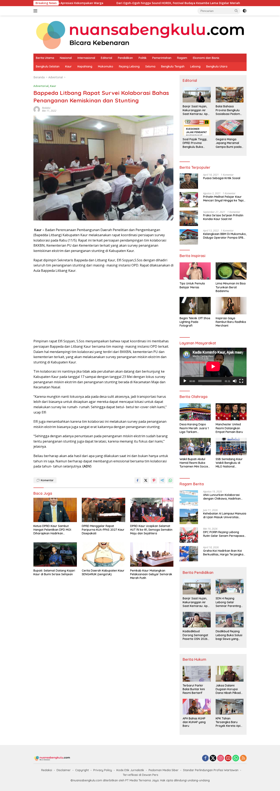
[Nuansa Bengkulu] (140, 34)
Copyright (82, 770)
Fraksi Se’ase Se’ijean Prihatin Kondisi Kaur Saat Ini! (223, 217)
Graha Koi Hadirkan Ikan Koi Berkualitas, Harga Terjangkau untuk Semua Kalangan (224, 552)
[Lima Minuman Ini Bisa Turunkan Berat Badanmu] (231, 271)
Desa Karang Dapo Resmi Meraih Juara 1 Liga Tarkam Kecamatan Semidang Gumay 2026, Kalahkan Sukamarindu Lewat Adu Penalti (195, 428)
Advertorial (41, 86)
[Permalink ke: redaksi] (36, 109)
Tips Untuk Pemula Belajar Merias (192, 285)
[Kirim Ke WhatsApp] (170, 480)
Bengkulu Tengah (172, 66)
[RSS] (243, 758)
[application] (213, 366)
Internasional (86, 58)
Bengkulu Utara (216, 66)
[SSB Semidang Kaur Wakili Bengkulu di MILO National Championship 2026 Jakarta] (231, 446)
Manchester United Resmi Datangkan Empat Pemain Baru (229, 428)
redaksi (46, 108)
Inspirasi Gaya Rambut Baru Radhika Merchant (231, 321)
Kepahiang (84, 66)
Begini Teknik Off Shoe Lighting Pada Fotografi (195, 321)
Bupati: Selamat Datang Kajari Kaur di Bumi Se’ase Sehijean (54, 572)
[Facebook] (205, 758)
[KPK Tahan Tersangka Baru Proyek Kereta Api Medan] (230, 706)
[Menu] (36, 10)
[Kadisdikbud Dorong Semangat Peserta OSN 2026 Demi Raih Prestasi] (197, 619)
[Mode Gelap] (244, 10)
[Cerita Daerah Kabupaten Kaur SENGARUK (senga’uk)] (103, 554)
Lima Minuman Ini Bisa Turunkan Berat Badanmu (231, 287)
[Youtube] (228, 758)
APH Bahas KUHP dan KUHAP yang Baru (194, 722)
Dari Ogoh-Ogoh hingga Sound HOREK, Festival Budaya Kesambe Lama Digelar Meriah (144, 3)
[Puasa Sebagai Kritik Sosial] (189, 181)
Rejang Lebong (129, 66)
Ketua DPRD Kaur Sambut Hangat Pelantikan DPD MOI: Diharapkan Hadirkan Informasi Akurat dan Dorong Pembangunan (53, 529)
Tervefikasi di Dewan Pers (140, 775)
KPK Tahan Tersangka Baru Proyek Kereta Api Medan (228, 722)
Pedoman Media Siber (164, 770)
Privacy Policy (102, 770)
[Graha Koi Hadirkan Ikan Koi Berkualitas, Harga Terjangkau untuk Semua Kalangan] (189, 553)
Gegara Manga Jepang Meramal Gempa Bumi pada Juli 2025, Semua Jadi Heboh (228, 143)
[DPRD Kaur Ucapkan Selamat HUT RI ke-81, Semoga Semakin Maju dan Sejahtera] (152, 510)
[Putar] (185, 381)
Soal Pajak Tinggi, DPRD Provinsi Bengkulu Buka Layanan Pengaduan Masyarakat (195, 143)
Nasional (66, 58)
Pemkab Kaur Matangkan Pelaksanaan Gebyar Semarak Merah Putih (151, 574)
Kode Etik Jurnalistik (130, 770)
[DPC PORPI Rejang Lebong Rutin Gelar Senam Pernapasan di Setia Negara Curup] (189, 535)
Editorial (106, 58)
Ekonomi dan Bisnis (206, 58)
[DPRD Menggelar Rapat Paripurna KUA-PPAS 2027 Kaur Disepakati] (103, 510)
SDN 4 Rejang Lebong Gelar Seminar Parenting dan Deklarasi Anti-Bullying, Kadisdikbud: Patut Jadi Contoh (229, 602)
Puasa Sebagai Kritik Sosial (221, 178)
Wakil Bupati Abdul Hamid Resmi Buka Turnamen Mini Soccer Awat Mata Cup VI (194, 463)
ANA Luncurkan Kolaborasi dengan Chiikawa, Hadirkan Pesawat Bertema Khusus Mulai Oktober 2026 (224, 496)
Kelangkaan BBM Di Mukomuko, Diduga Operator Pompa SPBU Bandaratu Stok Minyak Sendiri (224, 235)
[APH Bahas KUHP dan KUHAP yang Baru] (197, 706)
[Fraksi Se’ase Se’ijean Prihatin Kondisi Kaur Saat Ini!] (189, 218)
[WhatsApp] (235, 758)
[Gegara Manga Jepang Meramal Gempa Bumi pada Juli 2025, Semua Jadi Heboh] (230, 127)
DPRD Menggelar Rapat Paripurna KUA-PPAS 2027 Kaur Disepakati (103, 529)
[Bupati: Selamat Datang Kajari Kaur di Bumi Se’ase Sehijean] (55, 554)
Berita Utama (45, 58)
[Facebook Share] (137, 480)
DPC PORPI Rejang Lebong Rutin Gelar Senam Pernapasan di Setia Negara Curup (224, 534)
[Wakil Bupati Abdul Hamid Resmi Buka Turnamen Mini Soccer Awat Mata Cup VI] (195, 446)
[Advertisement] (103, 306)
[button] (236, 10)
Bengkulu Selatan (47, 66)
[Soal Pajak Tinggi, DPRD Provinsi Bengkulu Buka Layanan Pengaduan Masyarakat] (197, 127)
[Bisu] (235, 381)
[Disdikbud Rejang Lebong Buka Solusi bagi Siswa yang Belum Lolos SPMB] (230, 619)
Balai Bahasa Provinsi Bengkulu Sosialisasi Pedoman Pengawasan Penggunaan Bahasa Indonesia (230, 110)
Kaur (68, 66)
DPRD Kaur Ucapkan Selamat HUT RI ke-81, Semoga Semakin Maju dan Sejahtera (151, 529)
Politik (143, 58)
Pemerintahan (161, 58)
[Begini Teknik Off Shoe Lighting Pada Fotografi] (195, 305)
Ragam (182, 58)
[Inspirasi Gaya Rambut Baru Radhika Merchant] (231, 305)
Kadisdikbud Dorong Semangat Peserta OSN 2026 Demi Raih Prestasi (195, 635)
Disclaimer (64, 770)
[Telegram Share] (162, 480)
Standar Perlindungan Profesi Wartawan (210, 770)
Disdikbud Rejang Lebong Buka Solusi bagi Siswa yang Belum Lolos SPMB (229, 635)
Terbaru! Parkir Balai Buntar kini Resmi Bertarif (194, 689)
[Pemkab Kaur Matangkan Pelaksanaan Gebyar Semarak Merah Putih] (152, 554)
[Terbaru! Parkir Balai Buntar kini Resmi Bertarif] (197, 673)
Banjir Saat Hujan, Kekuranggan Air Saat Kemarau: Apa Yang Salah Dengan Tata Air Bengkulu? (196, 110)
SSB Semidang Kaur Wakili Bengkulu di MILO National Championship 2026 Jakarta (229, 463)
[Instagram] (220, 758)
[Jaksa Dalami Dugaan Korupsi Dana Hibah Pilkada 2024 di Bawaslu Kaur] (230, 673)
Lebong (195, 66)
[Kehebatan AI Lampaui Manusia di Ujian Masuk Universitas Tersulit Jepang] (189, 516)
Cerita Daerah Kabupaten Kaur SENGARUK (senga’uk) (103, 572)
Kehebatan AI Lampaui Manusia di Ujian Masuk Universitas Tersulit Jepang (224, 515)
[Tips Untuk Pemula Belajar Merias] (195, 271)
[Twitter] (213, 758)
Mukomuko (105, 66)
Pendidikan (125, 58)
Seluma (150, 66)
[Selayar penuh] (241, 381)
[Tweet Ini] (146, 480)
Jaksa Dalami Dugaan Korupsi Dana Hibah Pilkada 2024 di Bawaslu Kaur (229, 689)
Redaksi (46, 770)
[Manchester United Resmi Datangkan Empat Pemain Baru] (231, 412)
